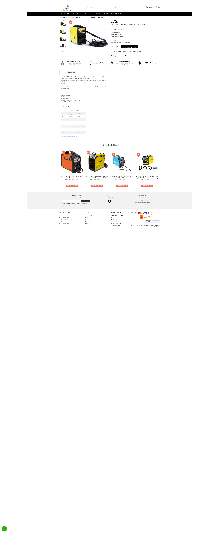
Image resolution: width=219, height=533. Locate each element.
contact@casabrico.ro (143, 202)
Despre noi (62, 215)
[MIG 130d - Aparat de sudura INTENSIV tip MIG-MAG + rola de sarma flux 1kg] (147, 162)
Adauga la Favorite (117, 56)
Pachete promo (88, 13)
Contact (114, 13)
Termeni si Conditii (64, 218)
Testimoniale (105, 13)
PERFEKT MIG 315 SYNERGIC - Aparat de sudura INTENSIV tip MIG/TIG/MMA (97, 177)
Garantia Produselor (90, 220)
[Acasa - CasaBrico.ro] (68, 8)
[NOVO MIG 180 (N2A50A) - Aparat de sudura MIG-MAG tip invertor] (122, 161)
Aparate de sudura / (70, 18)
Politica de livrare (63, 222)
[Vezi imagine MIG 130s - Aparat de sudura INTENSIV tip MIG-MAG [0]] (63, 24)
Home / (61, 18)
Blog (120, 13)
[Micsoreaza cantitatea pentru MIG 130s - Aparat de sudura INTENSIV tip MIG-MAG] (112, 46)
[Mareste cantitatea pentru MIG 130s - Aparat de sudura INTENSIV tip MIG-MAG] (117, 46)
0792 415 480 (143, 200)
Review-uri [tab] (71, 72)
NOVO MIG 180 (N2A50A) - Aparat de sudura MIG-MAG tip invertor (122, 177)
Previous (63, 21)
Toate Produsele (65, 13)
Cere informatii (130, 56)
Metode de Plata (89, 215)
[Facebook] (109, 201)
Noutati (97, 13)
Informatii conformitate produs (69, 136)
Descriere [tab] (63, 73)
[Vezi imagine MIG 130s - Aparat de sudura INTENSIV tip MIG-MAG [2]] (63, 38)
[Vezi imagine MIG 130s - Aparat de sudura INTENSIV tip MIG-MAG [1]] (63, 31)
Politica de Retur (89, 218)
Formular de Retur (89, 222)
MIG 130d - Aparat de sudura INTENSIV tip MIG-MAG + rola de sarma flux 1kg (147, 177)
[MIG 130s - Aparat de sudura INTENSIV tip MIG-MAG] (88, 35)
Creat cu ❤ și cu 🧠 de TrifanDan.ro (138, 225)
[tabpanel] (88, 35)
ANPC (86, 224)
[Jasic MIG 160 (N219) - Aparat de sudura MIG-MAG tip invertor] (72, 162)
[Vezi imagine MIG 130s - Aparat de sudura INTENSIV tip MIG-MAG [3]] (63, 46)
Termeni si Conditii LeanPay (66, 224)
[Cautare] (115, 7)
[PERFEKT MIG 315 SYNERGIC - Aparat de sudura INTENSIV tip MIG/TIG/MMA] (97, 162)
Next (63, 51)
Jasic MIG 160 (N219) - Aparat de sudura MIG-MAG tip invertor (72, 177)
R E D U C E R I (77, 13)
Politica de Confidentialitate (78, 205)
